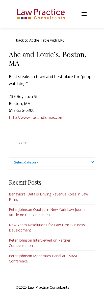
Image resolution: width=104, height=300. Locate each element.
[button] (71, 14)
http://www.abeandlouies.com (36, 117)
